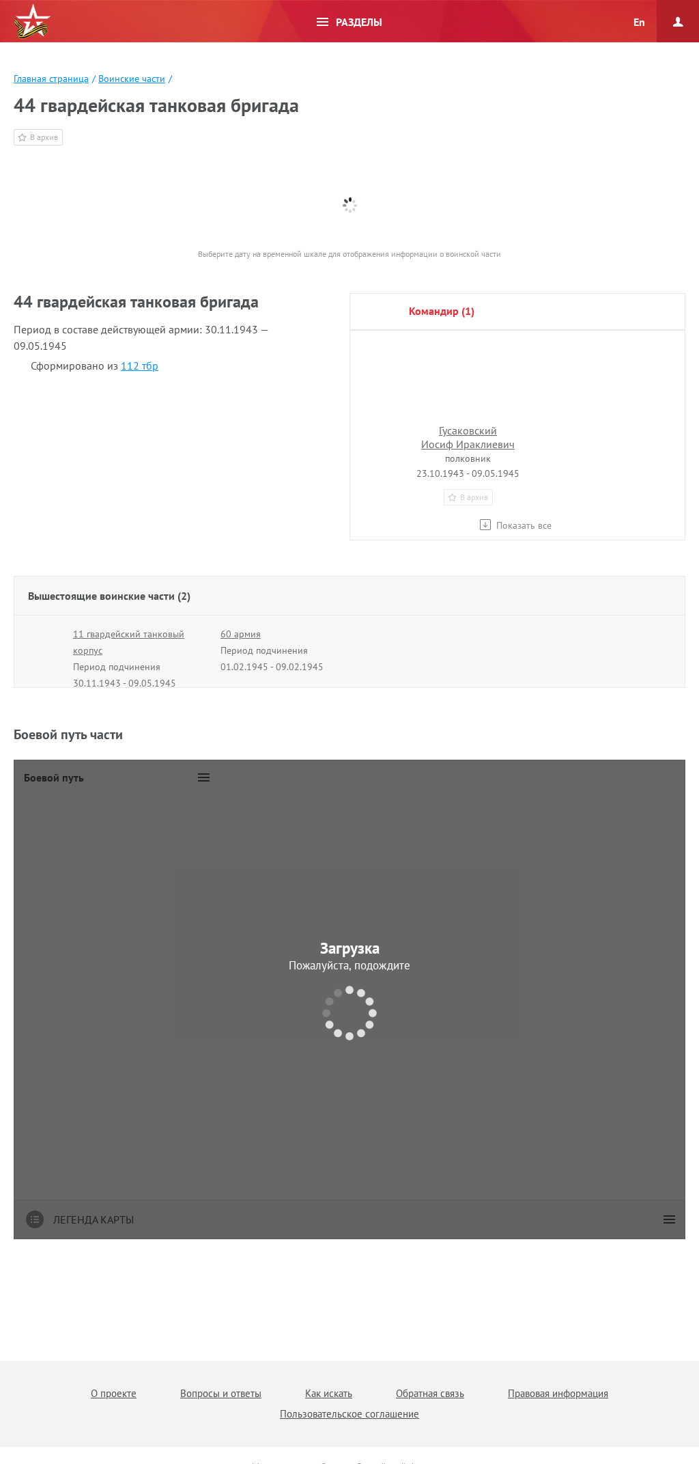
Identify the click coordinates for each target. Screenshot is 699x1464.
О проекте (114, 1393)
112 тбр (139, 365)
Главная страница (51, 78)
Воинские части (131, 78)
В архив (44, 137)
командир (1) (441, 311)
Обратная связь (430, 1393)
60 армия (240, 634)
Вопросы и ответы (220, 1393)
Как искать (328, 1393)
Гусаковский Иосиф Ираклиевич (468, 437)
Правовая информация (558, 1393)
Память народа (32, 22)
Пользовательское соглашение (349, 1413)
